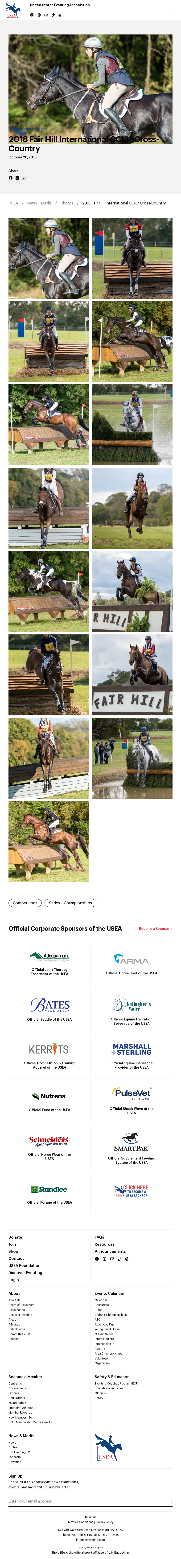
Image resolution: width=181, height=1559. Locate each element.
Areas (12, 1319)
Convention (16, 1383)
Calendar (101, 1300)
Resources (105, 1244)
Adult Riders (16, 1398)
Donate (15, 1237)
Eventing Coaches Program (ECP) (116, 1383)
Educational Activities (109, 1388)
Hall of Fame (16, 1329)
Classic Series (104, 1334)
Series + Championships (27, 129)
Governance (16, 1309)
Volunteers (102, 1358)
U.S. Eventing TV (19, 1452)
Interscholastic (104, 1343)
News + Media (39, 203)
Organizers (102, 1363)
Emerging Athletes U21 (23, 1407)
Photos (67, 203)
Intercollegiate (104, 1339)
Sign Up (15, 1476)
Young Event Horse (107, 1329)
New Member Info (20, 1417)
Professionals (17, 1388)
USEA (13, 203)
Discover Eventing (25, 1273)
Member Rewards (20, 1412)
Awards (100, 1348)
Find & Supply (95, 1547)
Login (13, 1280)
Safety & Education (112, 1377)
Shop (13, 1251)
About (14, 1294)
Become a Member (25, 1377)
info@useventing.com (90, 1539)
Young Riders (17, 1403)
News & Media (21, 1436)
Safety (99, 1398)
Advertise (14, 1462)
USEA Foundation (24, 1266)
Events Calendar (109, 1294)
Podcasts (14, 1457)
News (12, 1442)
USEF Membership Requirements (30, 1422)
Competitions (25, 903)
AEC (97, 1319)
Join (12, 1244)
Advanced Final (105, 1324)
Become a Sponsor (154, 928)
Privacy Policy (104, 1522)
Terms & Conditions (80, 1522)
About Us (14, 1300)
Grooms (13, 1393)
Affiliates (14, 1324)
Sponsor (13, 1339)
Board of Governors (21, 1305)
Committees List (19, 1334)
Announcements (110, 1251)
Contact (16, 1259)
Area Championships (108, 1353)
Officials (100, 1393)
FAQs (99, 1237)
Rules (98, 1309)
